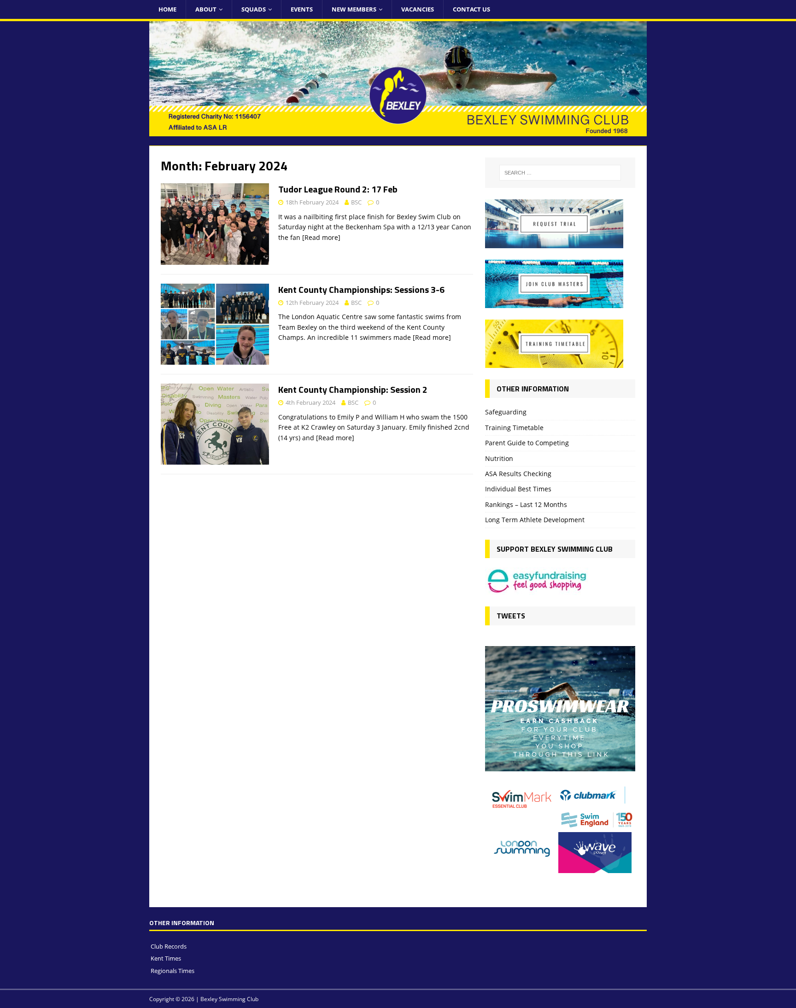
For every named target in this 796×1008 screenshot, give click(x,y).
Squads (253, 9)
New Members (354, 9)
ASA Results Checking (518, 473)
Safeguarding (506, 412)
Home (167, 9)
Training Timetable (514, 427)
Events (302, 9)
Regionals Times (172, 971)
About (206, 9)
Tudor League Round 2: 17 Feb (338, 189)
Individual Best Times (518, 488)
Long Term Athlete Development (535, 519)
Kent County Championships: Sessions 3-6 (361, 289)
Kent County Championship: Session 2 (352, 389)
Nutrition (499, 458)
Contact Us (471, 9)
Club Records (169, 946)
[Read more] (321, 237)
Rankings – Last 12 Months (526, 504)
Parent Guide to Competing (527, 442)
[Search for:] (560, 173)
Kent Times (166, 958)
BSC (356, 202)
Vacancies (417, 9)
